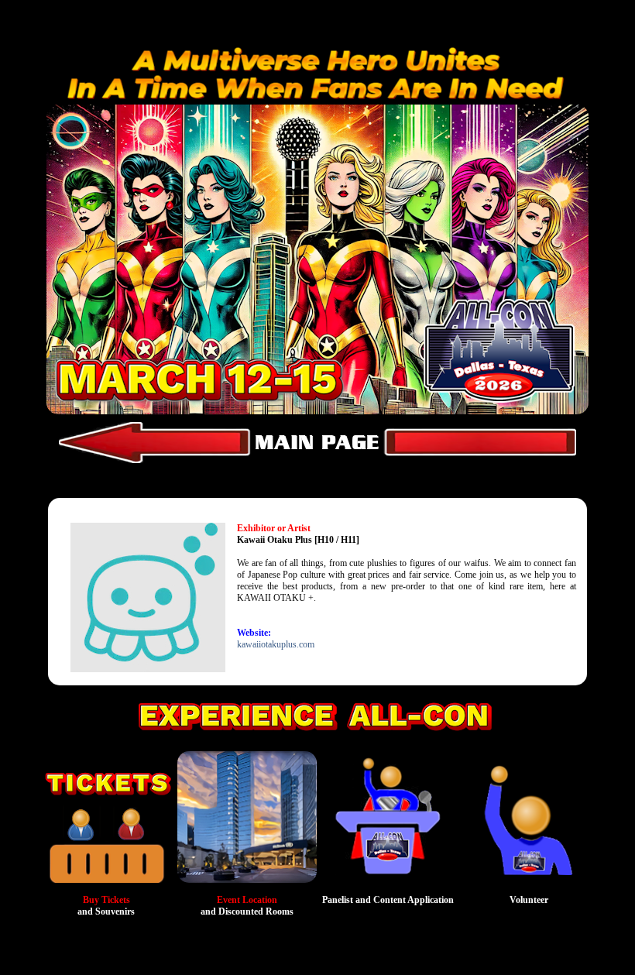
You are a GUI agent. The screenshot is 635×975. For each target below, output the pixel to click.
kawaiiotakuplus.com (275, 644)
